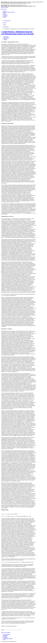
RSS (2, 9)
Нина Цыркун (6, 37)
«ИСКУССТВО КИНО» (5, 632)
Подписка (5, 636)
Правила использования (8, 638)
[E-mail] (5, 39)
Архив (4, 17)
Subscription (5, 637)
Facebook (4, 9)
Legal (4, 639)
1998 (5, 24)
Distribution (5, 635)
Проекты (5, 14)
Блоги (4, 13)
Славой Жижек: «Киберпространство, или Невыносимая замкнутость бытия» (17, 33)
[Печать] (5, 38)
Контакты (5, 16)
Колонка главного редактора (8, 12)
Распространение (6, 634)
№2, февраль (6, 26)
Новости (5, 11)
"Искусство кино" (7, 20)
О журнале (5, 15)
